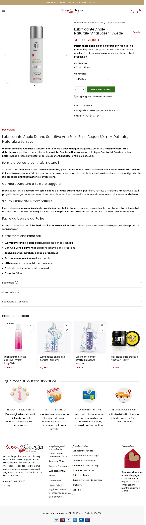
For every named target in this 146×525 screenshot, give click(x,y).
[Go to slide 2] (37, 85)
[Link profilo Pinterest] (90, 116)
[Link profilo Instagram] (8, 486)
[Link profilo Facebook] (83, 116)
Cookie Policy (55, 485)
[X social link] (87, 116)
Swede (136, 32)
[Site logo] (72, 11)
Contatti (76, 489)
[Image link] (24, 448)
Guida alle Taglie (80, 475)
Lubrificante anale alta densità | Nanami (52, 358)
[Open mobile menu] (3, 11)
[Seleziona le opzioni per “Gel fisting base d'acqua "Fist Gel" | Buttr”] (137, 324)
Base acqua (93, 110)
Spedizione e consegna (84, 460)
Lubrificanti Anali (116, 22)
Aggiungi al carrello (101, 89)
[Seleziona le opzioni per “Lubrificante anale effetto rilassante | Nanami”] (102, 324)
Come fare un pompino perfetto (58, 455)
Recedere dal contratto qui (85, 465)
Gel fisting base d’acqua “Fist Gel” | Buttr (124, 358)
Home (77, 22)
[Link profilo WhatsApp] (94, 116)
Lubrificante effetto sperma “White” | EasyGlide (15, 360)
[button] (5, 55)
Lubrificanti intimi (93, 22)
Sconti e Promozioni (59, 466)
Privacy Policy (55, 481)
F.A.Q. (75, 494)
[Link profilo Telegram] (98, 116)
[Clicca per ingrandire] (7, 83)
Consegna (80, 73)
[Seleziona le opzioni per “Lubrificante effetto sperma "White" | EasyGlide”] (31, 324)
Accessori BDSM (56, 461)
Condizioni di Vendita (82, 450)
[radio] (77, 67)
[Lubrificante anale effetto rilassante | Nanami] (89, 337)
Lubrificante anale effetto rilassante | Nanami (86, 360)
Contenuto (80, 63)
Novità (52, 475)
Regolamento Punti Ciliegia (85, 455)
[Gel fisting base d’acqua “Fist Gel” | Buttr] (125, 337)
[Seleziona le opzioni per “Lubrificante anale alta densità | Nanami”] (66, 324)
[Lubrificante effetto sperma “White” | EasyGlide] (18, 337)
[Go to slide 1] (34, 85)
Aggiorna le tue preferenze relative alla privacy (60, 493)
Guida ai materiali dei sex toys (87, 480)
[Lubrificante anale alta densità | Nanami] (54, 337)
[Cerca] (132, 11)
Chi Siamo (77, 485)
